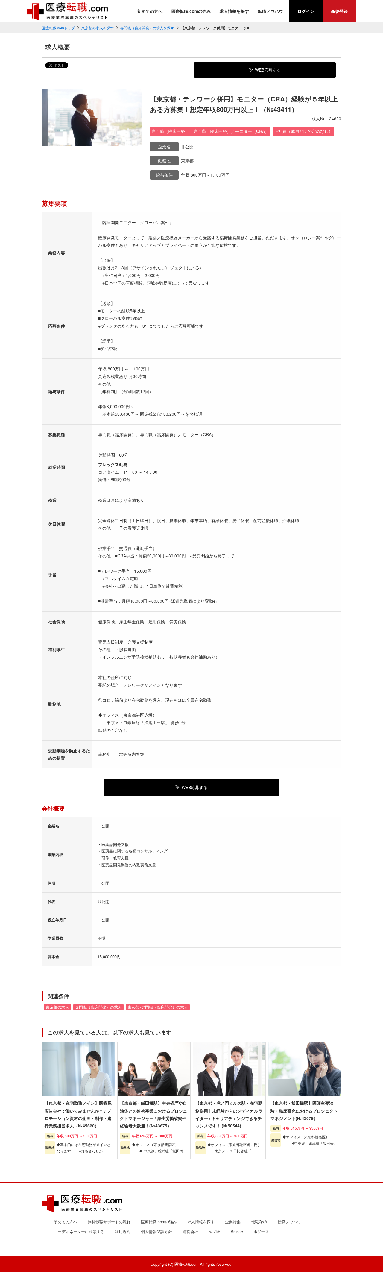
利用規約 (122, 1231)
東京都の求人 (57, 1007)
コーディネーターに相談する (79, 1231)
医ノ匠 (214, 1231)
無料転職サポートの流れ (109, 1221)
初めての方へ (149, 11)
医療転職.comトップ (58, 27)
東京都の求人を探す (97, 27)
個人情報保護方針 (156, 1231)
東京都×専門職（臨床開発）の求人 (157, 1007)
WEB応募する (268, 70)
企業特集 (233, 1221)
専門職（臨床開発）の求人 (98, 1007)
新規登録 (339, 11)
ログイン (305, 11)
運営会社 (190, 1231)
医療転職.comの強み (191, 11)
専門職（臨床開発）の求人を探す (147, 27)
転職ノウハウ (270, 11)
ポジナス (261, 1231)
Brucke (237, 1231)
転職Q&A (259, 1221)
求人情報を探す (234, 11)
